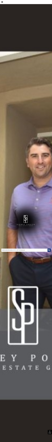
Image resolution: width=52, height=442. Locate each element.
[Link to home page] (26, 2)
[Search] (49, 250)
